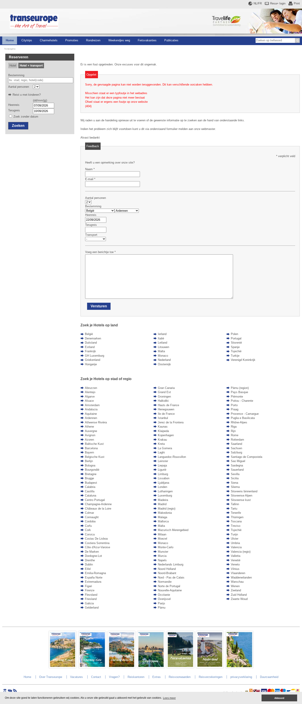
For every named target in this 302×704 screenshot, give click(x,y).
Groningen (164, 396)
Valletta (235, 555)
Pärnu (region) (240, 388)
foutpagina (9, 49)
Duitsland (91, 342)
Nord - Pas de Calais (171, 577)
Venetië (235, 560)
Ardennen (91, 418)
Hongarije (91, 364)
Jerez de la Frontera (170, 422)
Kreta (161, 443)
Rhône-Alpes (239, 422)
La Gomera (165, 448)
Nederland (164, 360)
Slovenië (236, 342)
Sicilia (235, 478)
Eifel (88, 569)
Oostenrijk (164, 364)
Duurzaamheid (269, 677)
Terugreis (14, 110)
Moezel (162, 538)
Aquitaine (91, 413)
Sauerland (237, 469)
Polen (234, 334)
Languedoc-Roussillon (172, 457)
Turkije (235, 355)
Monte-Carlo (165, 547)
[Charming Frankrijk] (62, 667)
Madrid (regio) (166, 508)
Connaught (92, 517)
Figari (88, 586)
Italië (161, 338)
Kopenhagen (166, 435)
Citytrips (26, 40)
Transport (91, 234)
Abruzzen (91, 388)
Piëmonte (237, 396)
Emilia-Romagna (95, 573)
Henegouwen (166, 409)
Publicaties (171, 40)
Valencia (236, 547)
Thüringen (237, 517)
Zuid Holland (239, 594)
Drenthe (90, 560)
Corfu (88, 525)
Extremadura (93, 581)
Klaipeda (163, 431)
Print (297, 3)
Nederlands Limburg (170, 564)
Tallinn (235, 504)
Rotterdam (237, 439)
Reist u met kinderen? (27, 94)
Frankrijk (90, 351)
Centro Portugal (95, 500)
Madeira (163, 500)
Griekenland (92, 360)
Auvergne (91, 431)
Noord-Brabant (167, 573)
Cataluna (90, 495)
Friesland (91, 599)
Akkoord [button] (279, 698)
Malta (161, 351)
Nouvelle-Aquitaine (170, 590)
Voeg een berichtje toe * (100, 252)
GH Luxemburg (94, 355)
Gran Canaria (166, 388)
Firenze (89, 590)
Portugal (236, 338)
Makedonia (165, 512)
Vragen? (114, 677)
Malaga (162, 517)
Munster (163, 551)
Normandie (165, 581)
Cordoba (90, 521)
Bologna (90, 465)
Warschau (237, 581)
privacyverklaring (241, 677)
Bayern (89, 452)
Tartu (234, 508)
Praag (234, 409)
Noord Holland (167, 569)
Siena (234, 482)
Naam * (90, 169)
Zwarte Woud (239, 599)
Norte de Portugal (169, 586)
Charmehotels (48, 40)
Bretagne (90, 474)
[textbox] (40, 80)
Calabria (90, 487)
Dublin (89, 564)
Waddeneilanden (241, 577)
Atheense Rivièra (96, 422)
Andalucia (91, 409)
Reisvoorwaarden (180, 677)
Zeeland (236, 590)
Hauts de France (168, 405)
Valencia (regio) (240, 551)
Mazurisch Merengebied (173, 530)
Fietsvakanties (147, 40)
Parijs (161, 603)
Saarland (236, 443)
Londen (162, 487)
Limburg (163, 474)
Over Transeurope (50, 677)
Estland (90, 347)
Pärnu (161, 607)
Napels (162, 560)
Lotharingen (165, 491)
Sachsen (236, 448)
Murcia (162, 555)
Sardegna (237, 465)
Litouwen (163, 347)
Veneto (235, 564)
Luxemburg (165, 495)
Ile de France (166, 413)
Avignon (90, 435)
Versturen (99, 306)
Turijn (234, 534)
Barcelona (91, 448)
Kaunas (163, 426)
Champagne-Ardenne (98, 504)
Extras (156, 677)
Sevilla (235, 474)
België (89, 334)
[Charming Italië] (92, 667)
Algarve (90, 396)
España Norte (93, 577)
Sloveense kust (241, 500)
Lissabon (163, 478)
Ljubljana (163, 482)
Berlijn (89, 461)
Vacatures (76, 677)
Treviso (235, 525)
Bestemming (16, 75)
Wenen (235, 586)
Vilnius (235, 569)
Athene (89, 426)
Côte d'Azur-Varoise (97, 547)
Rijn (233, 431)
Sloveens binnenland (244, 491)
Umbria (235, 543)
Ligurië (162, 469)
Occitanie (164, 594)
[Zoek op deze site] (297, 40)
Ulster (234, 538)
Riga (234, 426)
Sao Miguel (238, 461)
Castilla (89, 491)
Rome (234, 435)
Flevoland (91, 594)
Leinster (163, 461)
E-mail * (90, 179)
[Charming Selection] (121, 667)
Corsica (90, 534)
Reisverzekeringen (210, 677)
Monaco (163, 355)
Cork (88, 530)
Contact (96, 677)
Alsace (89, 400)
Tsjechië (236, 351)
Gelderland (92, 607)
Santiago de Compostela (246, 457)
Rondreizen (93, 40)
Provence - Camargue (245, 413)
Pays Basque (239, 392)
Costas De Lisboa (96, 538)
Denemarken (93, 338)
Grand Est (164, 392)
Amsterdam (92, 405)
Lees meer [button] (169, 698)
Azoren (89, 439)
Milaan (162, 534)
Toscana (236, 521)
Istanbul (163, 418)
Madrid (162, 504)
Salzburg (236, 452)
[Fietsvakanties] (180, 667)
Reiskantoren (136, 677)
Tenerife (236, 512)
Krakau (162, 439)
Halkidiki (163, 400)
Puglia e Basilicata (243, 418)
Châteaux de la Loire (98, 508)
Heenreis (13, 105)
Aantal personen (18, 86)
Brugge (89, 478)
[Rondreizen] (239, 667)
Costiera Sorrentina (97, 543)
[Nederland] (210, 667)
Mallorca (163, 521)
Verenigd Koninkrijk (243, 360)
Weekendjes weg (119, 40)
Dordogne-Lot (93, 555)
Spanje (235, 347)
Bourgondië (92, 469)
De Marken (92, 551)
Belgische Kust (94, 457)
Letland (162, 342)
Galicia (89, 603)
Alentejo (90, 392)
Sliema (235, 487)
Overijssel (164, 599)
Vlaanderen (238, 573)
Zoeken (18, 125)
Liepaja (162, 465)
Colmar (89, 512)
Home (10, 40)
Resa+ (277, 3)
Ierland (162, 334)
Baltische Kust (94, 443)
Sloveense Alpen (241, 495)
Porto (234, 405)
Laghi (161, 452)
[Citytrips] (151, 667)
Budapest (91, 482)
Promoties (71, 40)
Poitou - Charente (242, 400)
